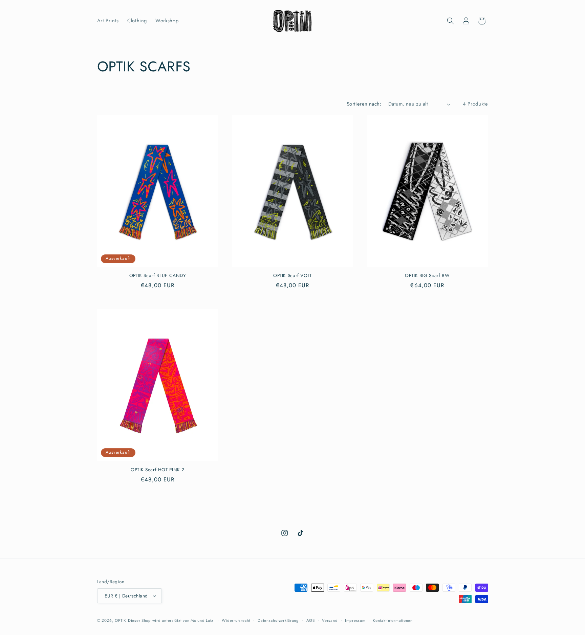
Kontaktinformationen (393, 620)
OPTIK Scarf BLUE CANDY (157, 276)
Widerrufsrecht (236, 620)
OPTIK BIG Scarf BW (427, 276)
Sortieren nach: (364, 104)
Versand (330, 620)
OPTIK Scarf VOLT (292, 276)
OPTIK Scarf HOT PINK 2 (158, 470)
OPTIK (120, 620)
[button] (450, 21)
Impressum (355, 620)
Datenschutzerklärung (278, 620)
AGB (310, 620)
